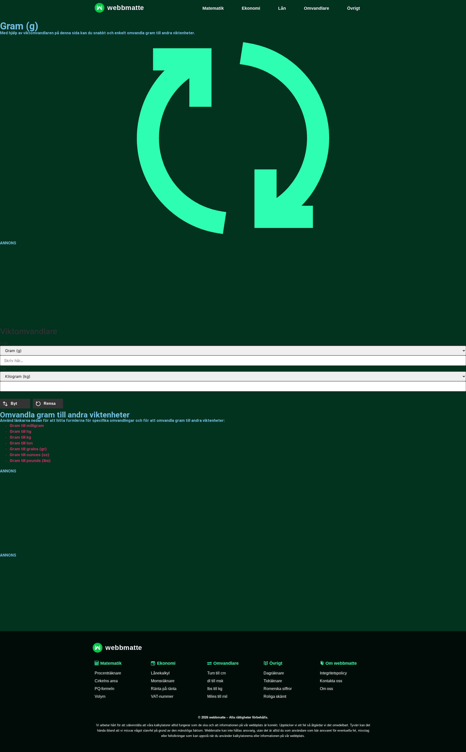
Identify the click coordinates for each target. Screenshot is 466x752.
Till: (3, 369)
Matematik (110, 663)
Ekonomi (166, 663)
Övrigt (275, 663)
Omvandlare (226, 663)
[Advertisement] (145, 285)
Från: (4, 343)
